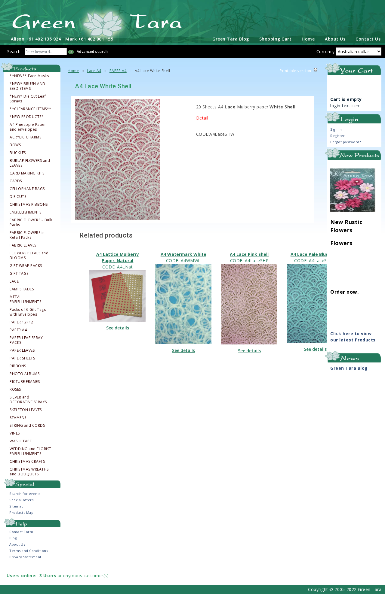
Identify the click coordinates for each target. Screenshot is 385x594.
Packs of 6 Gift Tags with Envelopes (28, 312)
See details (117, 328)
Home (308, 39)
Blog (13, 538)
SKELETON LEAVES (26, 410)
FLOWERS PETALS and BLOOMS (29, 255)
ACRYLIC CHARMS (25, 137)
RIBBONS (18, 366)
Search (13, 51)
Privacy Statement (25, 557)
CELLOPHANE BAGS (27, 188)
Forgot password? (345, 142)
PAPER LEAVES (22, 350)
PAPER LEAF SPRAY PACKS (26, 340)
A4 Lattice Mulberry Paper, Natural (117, 257)
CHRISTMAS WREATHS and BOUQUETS (29, 472)
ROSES (15, 389)
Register (337, 135)
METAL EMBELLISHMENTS (25, 299)
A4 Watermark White (183, 254)
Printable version (295, 70)
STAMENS (18, 417)
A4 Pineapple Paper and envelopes (28, 127)
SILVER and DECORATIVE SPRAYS (28, 400)
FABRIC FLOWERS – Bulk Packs (31, 222)
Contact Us (368, 39)
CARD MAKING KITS (27, 173)
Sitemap (16, 506)
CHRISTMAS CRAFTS (27, 461)
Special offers (21, 500)
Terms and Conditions (28, 550)
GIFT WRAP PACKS (26, 265)
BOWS (15, 145)
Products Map (21, 512)
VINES (15, 433)
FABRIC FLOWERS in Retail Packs (27, 235)
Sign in (336, 129)
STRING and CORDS (27, 425)
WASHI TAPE (21, 441)
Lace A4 (94, 70)
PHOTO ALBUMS (24, 373)
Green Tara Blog (230, 39)
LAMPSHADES (22, 289)
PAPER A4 (18, 330)
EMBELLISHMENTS (25, 212)
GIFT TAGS (19, 273)
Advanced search (92, 51)
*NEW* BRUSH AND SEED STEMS (27, 86)
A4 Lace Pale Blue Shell (315, 254)
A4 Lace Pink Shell (249, 254)
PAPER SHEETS (22, 358)
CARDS (16, 181)
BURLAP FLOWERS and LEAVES (30, 163)
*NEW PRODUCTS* (27, 116)
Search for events (25, 493)
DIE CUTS (18, 196)
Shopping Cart (275, 39)
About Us (335, 39)
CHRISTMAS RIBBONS (29, 204)
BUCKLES (18, 152)
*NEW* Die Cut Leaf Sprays (28, 99)
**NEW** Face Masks (29, 76)
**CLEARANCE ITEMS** (30, 109)
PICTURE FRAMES (25, 381)
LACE (14, 281)
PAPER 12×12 (21, 322)
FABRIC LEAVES (23, 245)
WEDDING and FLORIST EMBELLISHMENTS (30, 451)
